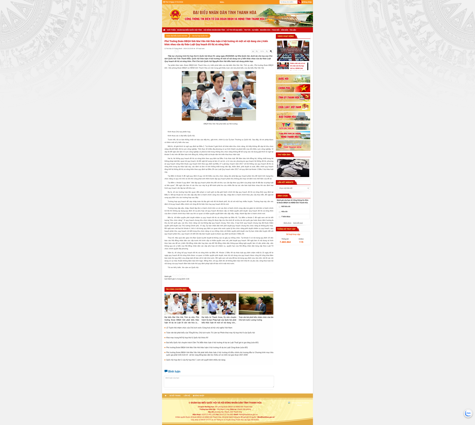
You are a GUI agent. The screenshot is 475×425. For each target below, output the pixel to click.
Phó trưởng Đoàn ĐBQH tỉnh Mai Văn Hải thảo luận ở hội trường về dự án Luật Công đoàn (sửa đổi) (207, 347)
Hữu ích (284, 211)
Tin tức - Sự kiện (251, 30)
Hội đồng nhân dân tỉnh (214, 30)
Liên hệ (187, 396)
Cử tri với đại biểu (234, 30)
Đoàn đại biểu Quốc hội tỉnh (189, 30)
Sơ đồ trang (175, 396)
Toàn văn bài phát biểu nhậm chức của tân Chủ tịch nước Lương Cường (256, 318)
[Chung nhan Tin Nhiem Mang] (299, 404)
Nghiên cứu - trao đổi (269, 30)
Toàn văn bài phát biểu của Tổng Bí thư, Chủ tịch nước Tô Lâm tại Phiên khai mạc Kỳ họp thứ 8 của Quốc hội (210, 333)
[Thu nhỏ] (267, 51)
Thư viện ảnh (283, 155)
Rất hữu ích (285, 206)
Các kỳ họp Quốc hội (200, 36)
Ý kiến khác (285, 217)
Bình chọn (287, 223)
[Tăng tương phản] (271, 51)
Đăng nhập (307, 2)
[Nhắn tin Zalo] (468, 413)
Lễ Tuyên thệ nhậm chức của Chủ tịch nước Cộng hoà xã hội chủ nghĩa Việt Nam (199, 328)
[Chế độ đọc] (253, 51)
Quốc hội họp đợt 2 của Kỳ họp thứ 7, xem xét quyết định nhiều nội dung (195, 360)
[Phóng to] (257, 51)
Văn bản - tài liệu (288, 30)
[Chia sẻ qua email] (177, 51)
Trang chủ (164, 29)
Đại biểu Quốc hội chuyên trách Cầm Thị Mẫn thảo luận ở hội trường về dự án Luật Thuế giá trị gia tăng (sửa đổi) (212, 342)
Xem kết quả (298, 223)
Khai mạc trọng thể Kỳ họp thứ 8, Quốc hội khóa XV (187, 337)
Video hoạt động (285, 36)
